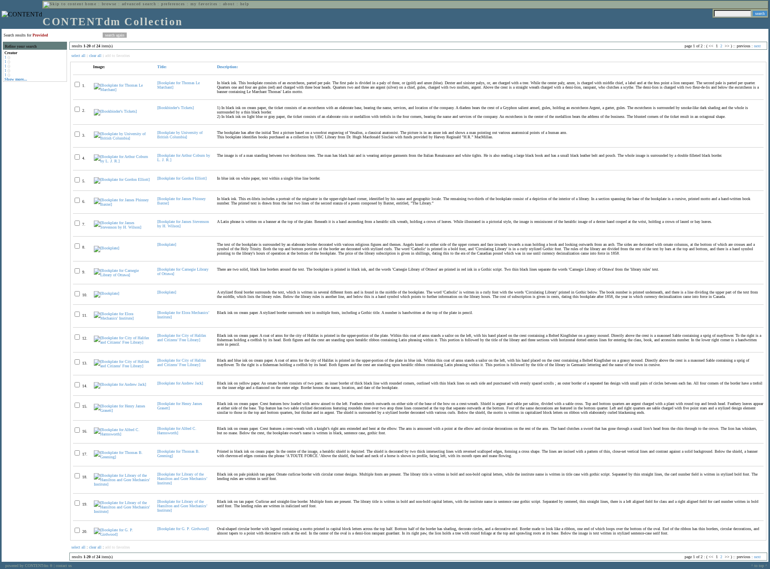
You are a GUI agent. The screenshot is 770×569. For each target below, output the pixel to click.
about (229, 4)
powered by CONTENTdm (29, 565)
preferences (173, 4)
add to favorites (117, 55)
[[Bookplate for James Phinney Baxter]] (122, 204)
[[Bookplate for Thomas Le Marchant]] (122, 89)
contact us (64, 565)
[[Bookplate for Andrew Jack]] (120, 384)
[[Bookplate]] (106, 248)
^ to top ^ (759, 565)
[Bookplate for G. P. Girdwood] (183, 528)
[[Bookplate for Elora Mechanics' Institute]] (122, 318)
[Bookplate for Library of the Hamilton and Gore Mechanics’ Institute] (182, 478)
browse (109, 4)
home (90, 4)
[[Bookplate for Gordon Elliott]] (122, 179)
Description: (227, 67)
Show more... (15, 79)
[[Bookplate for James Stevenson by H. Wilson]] (122, 227)
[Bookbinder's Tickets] (175, 107)
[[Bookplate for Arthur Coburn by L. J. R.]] (122, 161)
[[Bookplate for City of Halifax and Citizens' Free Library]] (122, 342)
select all (78, 55)
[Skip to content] (63, 4)
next (757, 46)
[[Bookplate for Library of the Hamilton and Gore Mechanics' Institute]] (122, 484)
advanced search (139, 4)
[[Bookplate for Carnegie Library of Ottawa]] (122, 275)
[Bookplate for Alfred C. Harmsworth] (177, 430)
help (244, 4)
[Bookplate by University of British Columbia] (180, 134)
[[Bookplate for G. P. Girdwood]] (122, 534)
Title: (161, 67)
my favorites (204, 4)
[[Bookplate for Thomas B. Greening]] (122, 457)
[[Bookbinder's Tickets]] (115, 111)
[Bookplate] (166, 244)
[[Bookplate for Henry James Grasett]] (122, 410)
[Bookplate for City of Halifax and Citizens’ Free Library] (181, 337)
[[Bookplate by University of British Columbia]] (122, 138)
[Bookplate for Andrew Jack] (180, 383)
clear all (95, 55)
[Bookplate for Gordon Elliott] (182, 178)
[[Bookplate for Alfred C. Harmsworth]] (122, 434)
